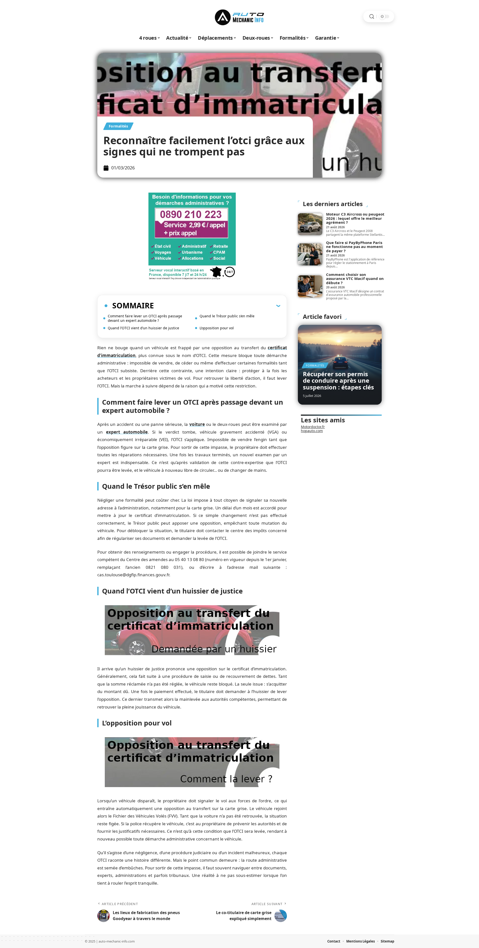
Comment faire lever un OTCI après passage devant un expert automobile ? (145, 318)
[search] (371, 16)
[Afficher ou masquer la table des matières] (217, 306)
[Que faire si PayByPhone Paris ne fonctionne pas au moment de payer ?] (310, 254)
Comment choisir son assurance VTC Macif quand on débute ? (355, 278)
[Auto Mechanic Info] (239, 16)
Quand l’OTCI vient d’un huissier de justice (143, 328)
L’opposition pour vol (217, 328)
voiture (197, 424)
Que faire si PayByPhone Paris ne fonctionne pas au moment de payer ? (354, 246)
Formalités (118, 126)
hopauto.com (312, 430)
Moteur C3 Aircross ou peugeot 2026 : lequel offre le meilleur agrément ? (355, 218)
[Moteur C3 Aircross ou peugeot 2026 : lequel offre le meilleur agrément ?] (310, 224)
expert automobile (127, 432)
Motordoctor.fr (313, 426)
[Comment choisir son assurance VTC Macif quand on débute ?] (310, 286)
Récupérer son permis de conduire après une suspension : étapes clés (338, 380)
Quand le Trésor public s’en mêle (227, 316)
